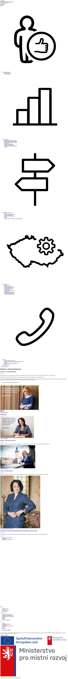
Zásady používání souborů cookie (7, 625)
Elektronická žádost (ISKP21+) (7, 614)
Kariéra (5, 364)
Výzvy (5, 213)
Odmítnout (2, 635)
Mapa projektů (6, 143)
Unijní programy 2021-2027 (8, 287)
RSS (3, 627)
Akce (5, 217)
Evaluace (3, 609)
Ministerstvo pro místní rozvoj (7, 539)
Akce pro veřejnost (7, 73)
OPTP (3, 618)
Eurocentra (4, 538)
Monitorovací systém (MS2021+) (8, 615)
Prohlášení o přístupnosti (6, 624)
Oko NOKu (2, 412)
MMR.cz (4, 617)
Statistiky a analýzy (5, 608)
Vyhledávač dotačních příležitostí (9, 214)
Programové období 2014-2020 (9, 292)
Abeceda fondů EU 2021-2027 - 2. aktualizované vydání (13, 218)
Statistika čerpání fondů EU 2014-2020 (10, 141)
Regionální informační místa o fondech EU (11, 363)
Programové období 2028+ (8, 288)
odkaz (57, 632)
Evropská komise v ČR (6, 619)
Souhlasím (6, 635)
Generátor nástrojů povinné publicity (8, 616)
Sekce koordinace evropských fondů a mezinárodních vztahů (13, 361)
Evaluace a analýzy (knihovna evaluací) (10, 145)
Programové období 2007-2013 (9, 293)
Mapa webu (4, 628)
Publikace (5, 146)
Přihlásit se (2, 4)
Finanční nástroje (7, 289)
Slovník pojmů (6, 291)
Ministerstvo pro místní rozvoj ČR (9, 360)
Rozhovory (6, 412)
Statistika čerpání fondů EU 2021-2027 (10, 140)
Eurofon (5, 362)
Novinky (5, 285)
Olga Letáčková (6, 528)
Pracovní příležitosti (5, 610)
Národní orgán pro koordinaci (9, 290)
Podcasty (5, 216)
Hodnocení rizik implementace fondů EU (10, 142)
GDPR (3, 623)
